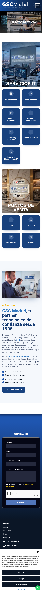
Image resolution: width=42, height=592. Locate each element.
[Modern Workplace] (30, 132)
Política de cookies (20, 589)
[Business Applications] (30, 112)
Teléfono (9, 451)
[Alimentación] (11, 237)
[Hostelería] (30, 219)
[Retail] (11, 219)
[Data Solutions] (11, 93)
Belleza (31, 243)
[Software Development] (11, 112)
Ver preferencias (21, 585)
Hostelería (31, 225)
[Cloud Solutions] (30, 93)
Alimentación (11, 243)
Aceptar (21, 572)
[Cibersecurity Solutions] (11, 132)
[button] (39, 552)
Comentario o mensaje (14, 469)
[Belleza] (30, 237)
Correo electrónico (13, 460)
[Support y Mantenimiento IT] (11, 151)
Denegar (21, 579)
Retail (11, 225)
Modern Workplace (31, 138)
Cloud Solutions (31, 99)
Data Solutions (11, 99)
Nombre (9, 442)
